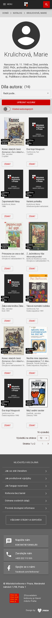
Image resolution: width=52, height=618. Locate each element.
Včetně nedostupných (22, 109)
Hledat (45, 4)
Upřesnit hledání (26, 102)
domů (5, 13)
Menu (7, 4)
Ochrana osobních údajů (17, 500)
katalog (17, 13)
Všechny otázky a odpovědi (26, 520)
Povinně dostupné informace (20, 508)
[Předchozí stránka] (42, 443)
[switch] (7, 109)
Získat (7, 164)
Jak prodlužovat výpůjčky (18, 478)
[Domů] (26, 4)
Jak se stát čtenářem (16, 471)
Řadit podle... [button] (9, 93)
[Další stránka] (48, 443)
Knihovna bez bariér (15, 493)
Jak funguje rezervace (16, 485)
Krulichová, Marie (37, 13)
